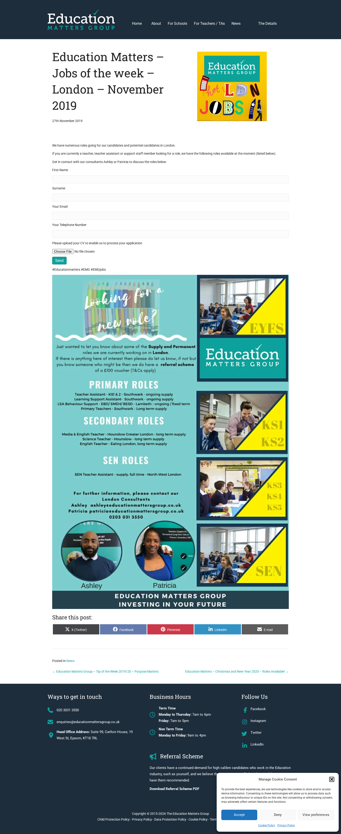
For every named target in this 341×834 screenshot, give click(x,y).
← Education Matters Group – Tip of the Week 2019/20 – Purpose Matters (105, 671)
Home (138, 26)
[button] (331, 779)
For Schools (177, 26)
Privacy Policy (286, 825)
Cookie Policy (266, 825)
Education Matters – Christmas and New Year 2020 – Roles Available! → (237, 671)
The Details (267, 26)
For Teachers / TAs (209, 26)
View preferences (315, 815)
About (156, 23)
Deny (278, 815)
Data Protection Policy (170, 819)
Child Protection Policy (113, 819)
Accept (239, 815)
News (241, 26)
